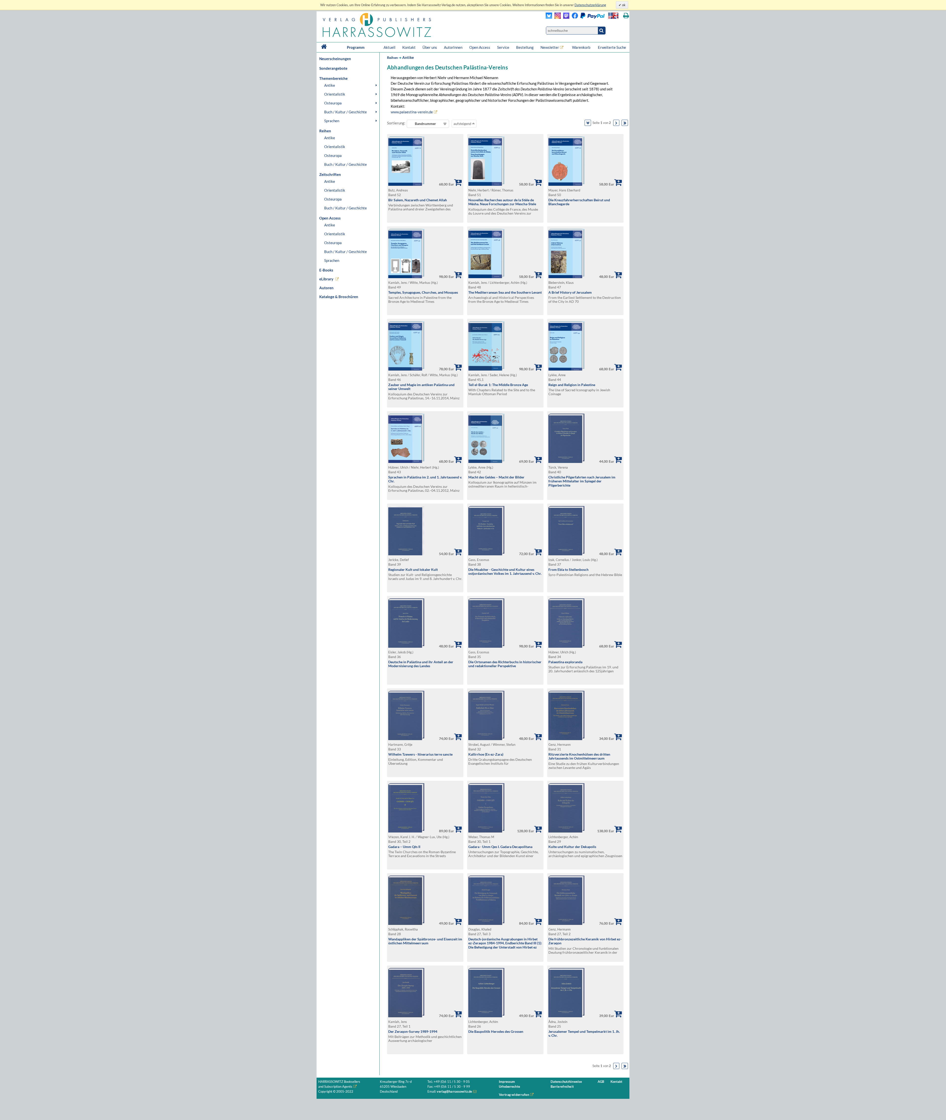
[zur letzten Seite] (625, 123)
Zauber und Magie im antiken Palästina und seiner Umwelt (421, 387)
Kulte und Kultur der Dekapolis (572, 847)
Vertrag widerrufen (514, 1094)
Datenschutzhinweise (566, 1082)
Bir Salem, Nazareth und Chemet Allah (417, 200)
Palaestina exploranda (565, 662)
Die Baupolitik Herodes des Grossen (495, 1031)
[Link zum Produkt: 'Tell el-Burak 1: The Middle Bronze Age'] (486, 369)
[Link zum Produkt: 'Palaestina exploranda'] (566, 646)
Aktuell (389, 47)
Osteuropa (333, 103)
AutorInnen (453, 47)
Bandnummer (425, 123)
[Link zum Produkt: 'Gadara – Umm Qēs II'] (406, 831)
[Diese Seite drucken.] (626, 16)
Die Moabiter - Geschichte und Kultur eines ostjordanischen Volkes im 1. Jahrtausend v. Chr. (504, 571)
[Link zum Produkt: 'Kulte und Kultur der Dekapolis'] (566, 831)
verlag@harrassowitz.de (454, 1091)
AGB (601, 1082)
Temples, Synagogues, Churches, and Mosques (423, 292)
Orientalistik (334, 94)
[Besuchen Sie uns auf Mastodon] (565, 17)
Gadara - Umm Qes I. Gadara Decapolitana (500, 847)
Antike (329, 85)
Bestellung (525, 47)
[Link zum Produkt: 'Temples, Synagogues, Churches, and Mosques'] (406, 277)
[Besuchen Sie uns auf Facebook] (573, 17)
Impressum (507, 1082)
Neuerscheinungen (335, 58)
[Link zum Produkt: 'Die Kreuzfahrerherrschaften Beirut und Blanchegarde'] (566, 184)
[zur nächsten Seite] (616, 123)
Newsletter (550, 47)
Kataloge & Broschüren (338, 296)
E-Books (326, 270)
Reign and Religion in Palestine (571, 385)
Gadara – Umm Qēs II (404, 847)
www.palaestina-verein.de (412, 112)
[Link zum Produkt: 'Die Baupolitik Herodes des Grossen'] (486, 1016)
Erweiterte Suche (612, 47)
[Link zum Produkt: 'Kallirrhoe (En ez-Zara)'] (486, 739)
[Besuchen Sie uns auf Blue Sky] (549, 17)
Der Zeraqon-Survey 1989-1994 (412, 1031)
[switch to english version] (613, 16)
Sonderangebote (333, 68)
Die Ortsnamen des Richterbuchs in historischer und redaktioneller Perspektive (504, 664)
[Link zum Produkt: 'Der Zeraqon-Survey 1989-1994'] (406, 1016)
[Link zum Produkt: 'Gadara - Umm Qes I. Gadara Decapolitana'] (486, 831)
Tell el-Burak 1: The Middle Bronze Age (498, 385)
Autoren (326, 288)
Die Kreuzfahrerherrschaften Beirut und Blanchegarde (579, 202)
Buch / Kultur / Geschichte (345, 112)
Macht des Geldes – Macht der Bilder (496, 477)
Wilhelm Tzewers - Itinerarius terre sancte (420, 754)
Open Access (479, 47)
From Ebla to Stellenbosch (568, 569)
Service (503, 47)
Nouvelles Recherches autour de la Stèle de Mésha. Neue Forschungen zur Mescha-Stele (502, 202)
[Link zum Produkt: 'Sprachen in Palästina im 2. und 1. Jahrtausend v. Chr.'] (406, 461)
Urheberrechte (509, 1086)
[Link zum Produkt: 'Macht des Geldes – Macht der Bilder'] (486, 461)
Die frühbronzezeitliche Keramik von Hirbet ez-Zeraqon (585, 941)
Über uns (429, 47)
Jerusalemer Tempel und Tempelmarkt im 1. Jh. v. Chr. (584, 1033)
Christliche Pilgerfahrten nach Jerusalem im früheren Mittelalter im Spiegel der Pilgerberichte (581, 481)
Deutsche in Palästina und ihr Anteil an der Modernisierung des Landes (420, 664)
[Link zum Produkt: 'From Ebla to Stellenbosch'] (566, 554)
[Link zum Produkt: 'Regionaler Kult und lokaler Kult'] (406, 554)
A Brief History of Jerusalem (570, 292)
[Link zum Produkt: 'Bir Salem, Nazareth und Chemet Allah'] (406, 184)
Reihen (392, 57)
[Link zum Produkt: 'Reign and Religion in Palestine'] (566, 369)
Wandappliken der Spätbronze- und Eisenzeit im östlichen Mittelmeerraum (425, 941)
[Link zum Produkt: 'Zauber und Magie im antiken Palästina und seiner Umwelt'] (406, 369)
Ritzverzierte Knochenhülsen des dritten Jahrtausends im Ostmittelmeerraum (579, 756)
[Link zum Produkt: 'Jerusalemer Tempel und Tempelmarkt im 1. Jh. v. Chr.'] (566, 1016)
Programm (356, 47)
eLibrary (326, 279)
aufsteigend (463, 123)
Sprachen (331, 121)
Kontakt (409, 47)
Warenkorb (581, 47)
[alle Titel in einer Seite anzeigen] (588, 123)
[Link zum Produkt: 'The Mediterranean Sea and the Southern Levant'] (486, 277)
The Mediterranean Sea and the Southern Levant (505, 292)
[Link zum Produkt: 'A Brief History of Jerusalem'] (566, 277)
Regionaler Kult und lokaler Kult (413, 569)
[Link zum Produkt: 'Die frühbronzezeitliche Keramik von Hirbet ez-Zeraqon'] (566, 923)
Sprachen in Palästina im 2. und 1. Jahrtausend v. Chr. (425, 479)
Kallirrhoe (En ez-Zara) (485, 754)
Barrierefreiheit (562, 1086)
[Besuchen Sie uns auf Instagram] (556, 17)
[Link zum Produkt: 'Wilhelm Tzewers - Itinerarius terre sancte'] (406, 739)
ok (623, 5)
